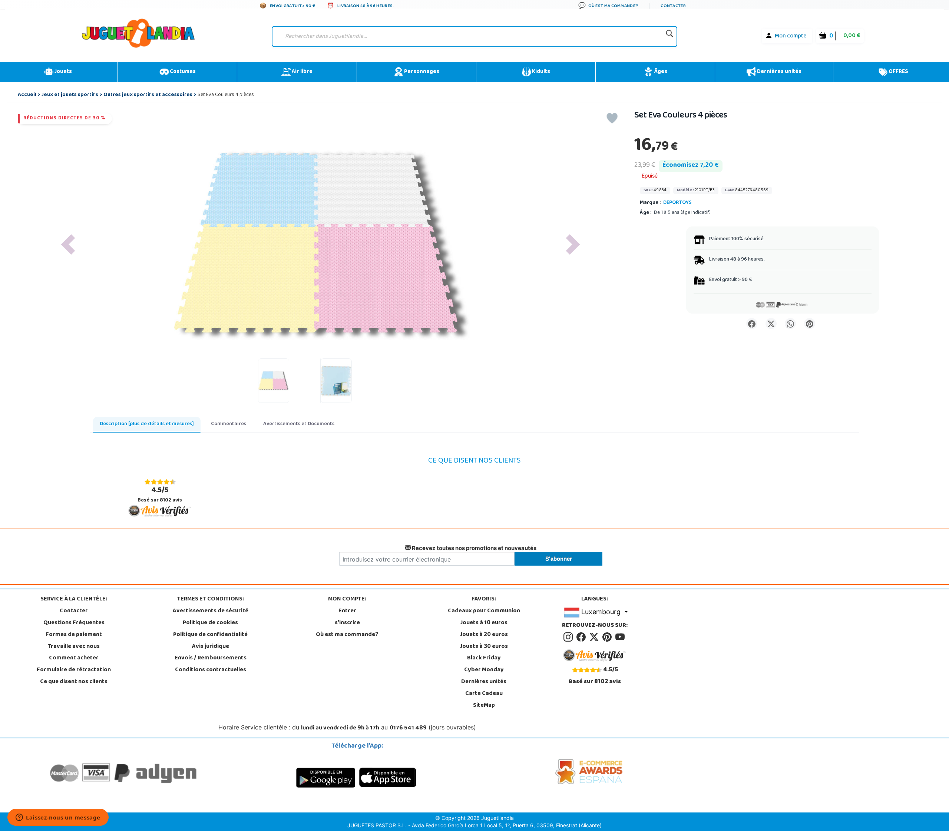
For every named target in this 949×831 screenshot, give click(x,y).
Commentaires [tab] (228, 424)
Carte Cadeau (484, 694)
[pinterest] (608, 637)
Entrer (347, 611)
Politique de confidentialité (210, 635)
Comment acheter (74, 658)
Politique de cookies (210, 623)
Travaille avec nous (74, 647)
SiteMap (484, 706)
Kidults (540, 71)
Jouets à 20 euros (484, 635)
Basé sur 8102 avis (160, 495)
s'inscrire (347, 623)
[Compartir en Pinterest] (809, 323)
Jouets (62, 71)
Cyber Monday (484, 670)
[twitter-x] (595, 637)
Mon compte (791, 36)
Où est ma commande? (347, 635)
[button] (67, 244)
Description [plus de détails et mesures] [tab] (147, 424)
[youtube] (620, 637)
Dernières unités (778, 71)
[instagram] (569, 637)
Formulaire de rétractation (74, 670)
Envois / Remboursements (211, 658)
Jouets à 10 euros (483, 623)
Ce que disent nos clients (74, 682)
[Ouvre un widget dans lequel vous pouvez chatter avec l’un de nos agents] (58, 818)
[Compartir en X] (771, 323)
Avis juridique (210, 647)
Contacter (74, 611)
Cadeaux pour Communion (484, 611)
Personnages (421, 71)
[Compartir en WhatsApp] (790, 323)
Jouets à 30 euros (484, 647)
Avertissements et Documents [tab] (298, 424)
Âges (660, 71)
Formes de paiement (74, 635)
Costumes (182, 71)
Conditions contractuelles (210, 670)
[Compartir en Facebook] (751, 323)
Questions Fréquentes (74, 623)
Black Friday (484, 658)
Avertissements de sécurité (210, 611)
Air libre (302, 71)
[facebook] (582, 637)
